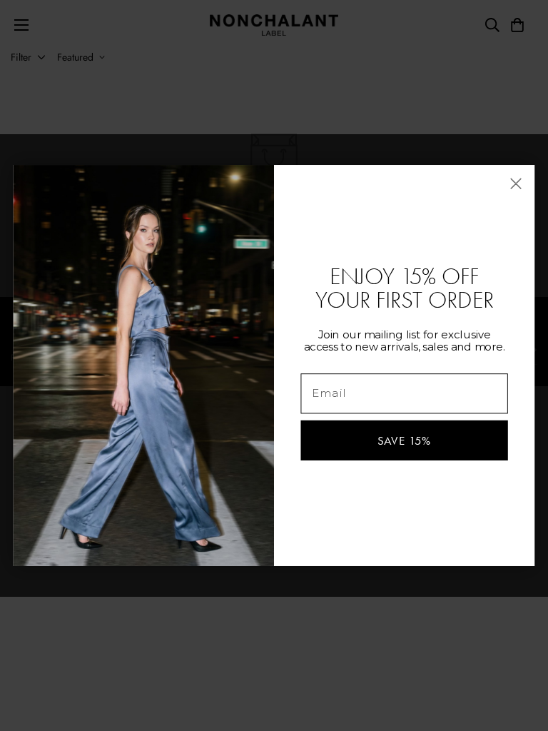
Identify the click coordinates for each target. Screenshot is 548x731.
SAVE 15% (404, 440)
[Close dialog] (516, 183)
